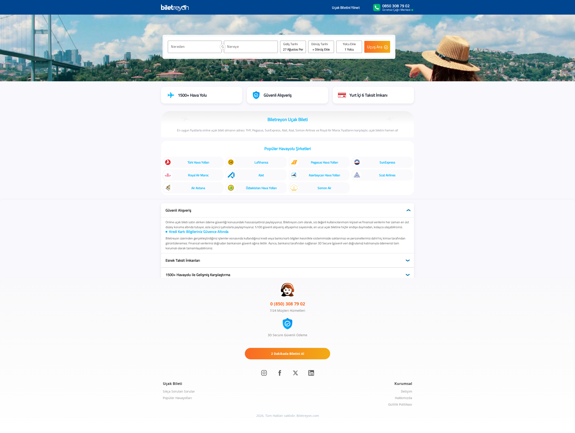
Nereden (178, 46)
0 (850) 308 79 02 (287, 304)
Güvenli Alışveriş (178, 210)
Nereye (233, 46)
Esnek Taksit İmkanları (183, 260)
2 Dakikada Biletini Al (287, 353)
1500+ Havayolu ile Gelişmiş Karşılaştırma (198, 274)
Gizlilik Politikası (400, 404)
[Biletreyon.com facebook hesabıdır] (280, 373)
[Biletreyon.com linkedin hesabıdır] (311, 373)
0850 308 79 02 (396, 6)
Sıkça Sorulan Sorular (179, 391)
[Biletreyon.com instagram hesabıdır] (264, 373)
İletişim (406, 391)
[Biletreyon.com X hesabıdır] (295, 373)
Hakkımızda (403, 398)
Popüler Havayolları (177, 398)
